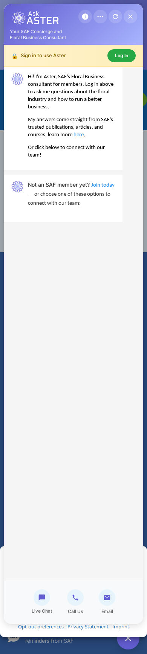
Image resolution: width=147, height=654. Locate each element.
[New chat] (115, 16)
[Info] (85, 16)
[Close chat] (130, 16)
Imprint (120, 626)
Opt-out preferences (41, 626)
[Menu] (100, 16)
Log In (121, 55)
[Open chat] (128, 638)
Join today (103, 185)
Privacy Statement (88, 626)
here (79, 135)
